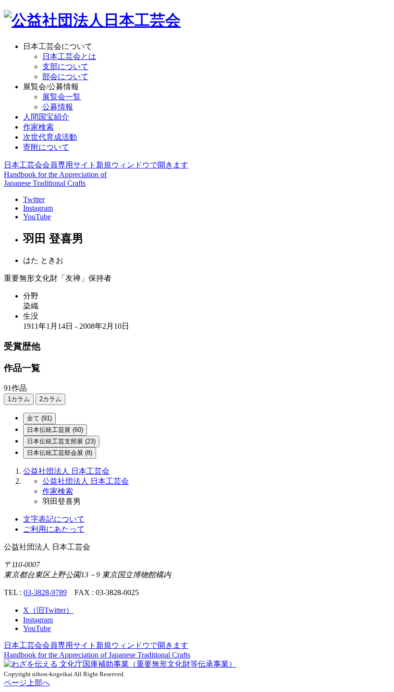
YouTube (37, 217)
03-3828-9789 (45, 592)
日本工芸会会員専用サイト (96, 165)
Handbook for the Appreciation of (97, 655)
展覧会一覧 (61, 97)
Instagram (38, 208)
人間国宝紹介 (46, 117)
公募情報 (57, 107)
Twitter (34, 199)
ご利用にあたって (54, 529)
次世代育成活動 (50, 137)
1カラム (19, 399)
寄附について (46, 147)
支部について (65, 66)
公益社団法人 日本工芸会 (66, 471)
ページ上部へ (27, 683)
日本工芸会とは (69, 56)
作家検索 (38, 127)
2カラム (50, 399)
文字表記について (54, 519)
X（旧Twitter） (48, 610)
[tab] (39, 418)
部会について (65, 76)
